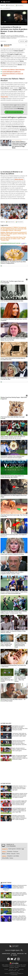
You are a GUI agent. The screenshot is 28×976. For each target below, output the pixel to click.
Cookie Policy (21, 969)
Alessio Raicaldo (8, 44)
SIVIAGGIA (18, 966)
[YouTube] (12, 959)
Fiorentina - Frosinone (12, 851)
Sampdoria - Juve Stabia (13, 856)
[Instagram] (18, 959)
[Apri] (1, 1)
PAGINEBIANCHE (6, 966)
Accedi (24, 1)
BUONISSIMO (11, 967)
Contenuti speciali (6, 953)
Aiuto (18, 970)
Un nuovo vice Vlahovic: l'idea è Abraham (13, 69)
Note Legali (11, 969)
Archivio (15, 955)
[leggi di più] (26, 45)
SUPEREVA (17, 967)
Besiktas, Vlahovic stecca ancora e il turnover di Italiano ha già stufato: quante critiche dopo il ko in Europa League (14, 233)
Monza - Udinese (6, 853)
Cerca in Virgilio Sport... (13, 950)
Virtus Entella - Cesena (7, 858)
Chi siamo (6, 969)
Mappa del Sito (20, 953)
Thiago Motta (4, 96)
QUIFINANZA (23, 966)
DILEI (15, 966)
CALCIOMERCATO (6, 8)
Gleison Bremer (18, 179)
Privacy (16, 969)
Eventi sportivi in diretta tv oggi (16, 849)
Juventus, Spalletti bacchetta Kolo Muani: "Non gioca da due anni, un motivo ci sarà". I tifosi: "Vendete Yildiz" (13, 238)
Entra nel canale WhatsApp (14, 112)
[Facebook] (8, 959)
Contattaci (13, 953)
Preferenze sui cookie (12, 970)
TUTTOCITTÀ (11, 966)
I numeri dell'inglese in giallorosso (11, 71)
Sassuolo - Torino (15, 853)
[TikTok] (15, 959)
